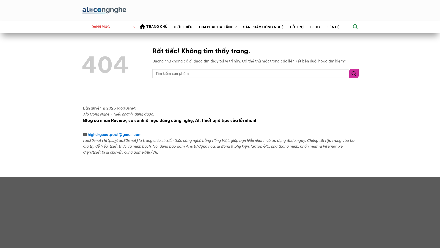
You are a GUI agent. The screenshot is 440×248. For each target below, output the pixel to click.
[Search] (355, 26)
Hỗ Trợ (297, 27)
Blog (315, 27)
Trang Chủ (156, 27)
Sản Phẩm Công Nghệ (263, 27)
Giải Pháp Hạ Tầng (216, 27)
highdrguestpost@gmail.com (114, 134)
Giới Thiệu (183, 27)
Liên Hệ (333, 27)
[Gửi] (354, 73)
